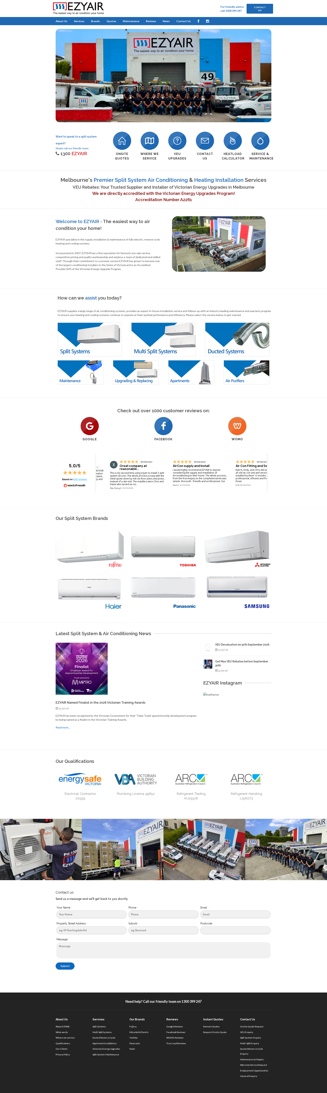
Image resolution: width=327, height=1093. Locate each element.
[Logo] (78, 8)
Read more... (63, 727)
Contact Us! (260, 9)
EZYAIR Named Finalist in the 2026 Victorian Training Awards (100, 702)
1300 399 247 (191, 1001)
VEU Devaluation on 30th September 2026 (242, 644)
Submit (65, 966)
